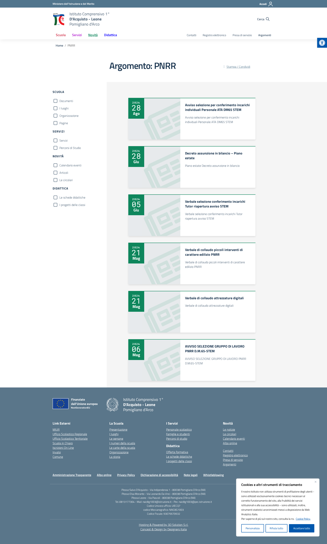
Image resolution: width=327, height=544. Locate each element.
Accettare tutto (301, 528)
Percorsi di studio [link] (176, 438)
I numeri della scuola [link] (122, 443)
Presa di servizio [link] (242, 35)
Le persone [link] (116, 438)
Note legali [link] (191, 475)
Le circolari (66, 180)
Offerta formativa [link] (177, 452)
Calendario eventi (70, 165)
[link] (322, 43)
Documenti (66, 101)
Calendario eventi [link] (234, 438)
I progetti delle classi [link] (179, 461)
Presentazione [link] (118, 429)
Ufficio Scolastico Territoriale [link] (70, 438)
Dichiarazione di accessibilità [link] (159, 475)
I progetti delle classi (72, 205)
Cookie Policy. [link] (303, 519)
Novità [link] (93, 34)
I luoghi (64, 108)
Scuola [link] (61, 34)
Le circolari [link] (229, 434)
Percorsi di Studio (70, 148)
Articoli (63, 172)
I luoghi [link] (113, 434)
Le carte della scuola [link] (122, 447)
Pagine (63, 123)
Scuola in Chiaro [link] (63, 443)
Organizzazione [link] (118, 452)
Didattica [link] (110, 34)
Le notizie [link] (229, 429)
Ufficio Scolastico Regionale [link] (70, 434)
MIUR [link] (56, 429)
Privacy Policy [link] (126, 475)
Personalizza (253, 528)
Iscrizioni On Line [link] (63, 447)
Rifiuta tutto (276, 528)
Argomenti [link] (264, 35)
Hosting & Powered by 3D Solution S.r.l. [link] (163, 524)
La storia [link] (114, 456)
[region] (277, 507)
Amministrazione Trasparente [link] (72, 475)
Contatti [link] (191, 35)
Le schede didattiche (72, 197)
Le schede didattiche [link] (179, 456)
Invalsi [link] (57, 452)
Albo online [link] (230, 443)
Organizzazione (69, 115)
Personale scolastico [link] (179, 429)
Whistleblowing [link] (213, 475)
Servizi (63, 140)
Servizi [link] (77, 34)
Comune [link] (58, 456)
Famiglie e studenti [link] (178, 434)
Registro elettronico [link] (214, 35)
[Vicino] (315, 481)
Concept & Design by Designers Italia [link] (163, 529)
